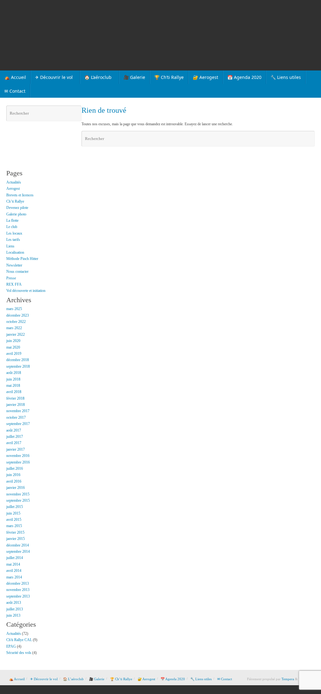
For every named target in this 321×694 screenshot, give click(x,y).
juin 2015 (13, 513)
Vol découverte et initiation (25, 290)
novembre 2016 (17, 455)
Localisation (15, 252)
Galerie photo (16, 214)
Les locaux (14, 233)
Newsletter (14, 265)
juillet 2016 (14, 468)
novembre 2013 (17, 590)
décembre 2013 (17, 583)
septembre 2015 (18, 500)
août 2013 (13, 602)
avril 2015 (13, 519)
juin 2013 (13, 615)
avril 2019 (13, 353)
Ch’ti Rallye (15, 201)
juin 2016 (13, 475)
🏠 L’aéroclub (73, 679)
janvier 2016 (15, 487)
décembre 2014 (17, 545)
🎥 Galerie (96, 679)
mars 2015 (14, 526)
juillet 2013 (14, 609)
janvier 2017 (15, 449)
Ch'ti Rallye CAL (19, 640)
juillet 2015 (14, 507)
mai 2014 (13, 564)
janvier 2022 (15, 334)
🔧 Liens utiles (201, 679)
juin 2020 (13, 341)
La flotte (12, 220)
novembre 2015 (17, 494)
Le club (11, 227)
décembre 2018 (17, 360)
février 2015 (15, 532)
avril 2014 (13, 570)
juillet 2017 (14, 436)
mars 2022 (14, 328)
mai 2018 (13, 385)
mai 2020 (13, 347)
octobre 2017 (16, 417)
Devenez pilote (17, 207)
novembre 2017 (17, 411)
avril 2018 (13, 392)
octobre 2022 (16, 321)
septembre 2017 (18, 424)
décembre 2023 (17, 315)
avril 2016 (13, 481)
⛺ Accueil (17, 679)
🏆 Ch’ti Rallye (121, 679)
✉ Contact (224, 679)
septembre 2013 (18, 596)
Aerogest (13, 188)
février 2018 (15, 398)
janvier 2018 (15, 404)
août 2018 (13, 372)
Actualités (13, 182)
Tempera (288, 679)
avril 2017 (13, 443)
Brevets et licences (20, 195)
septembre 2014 (18, 551)
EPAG (11, 646)
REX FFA (14, 284)
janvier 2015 (15, 538)
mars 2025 (14, 309)
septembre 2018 (18, 366)
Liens (10, 246)
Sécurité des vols (18, 652)
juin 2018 (13, 379)
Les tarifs (13, 239)
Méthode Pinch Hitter (22, 258)
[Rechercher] (309, 139)
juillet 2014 (14, 558)
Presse (11, 278)
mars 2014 (14, 577)
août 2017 (13, 430)
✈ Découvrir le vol (44, 679)
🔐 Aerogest (146, 679)
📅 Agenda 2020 (172, 679)
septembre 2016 (18, 462)
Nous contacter (17, 271)
